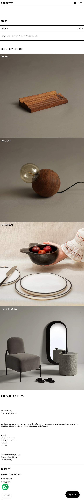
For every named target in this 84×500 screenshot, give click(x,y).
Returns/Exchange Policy (11, 455)
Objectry (7, 3)
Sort (79, 28)
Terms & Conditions (9, 457)
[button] (78, 3)
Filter (3, 28)
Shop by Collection (8, 440)
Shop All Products (8, 438)
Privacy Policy (6, 460)
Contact (4, 445)
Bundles (4, 443)
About (3, 435)
